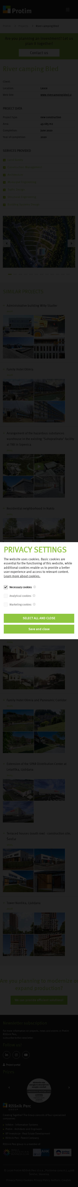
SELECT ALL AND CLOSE (39, 618)
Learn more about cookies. (22, 576)
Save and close (39, 629)
